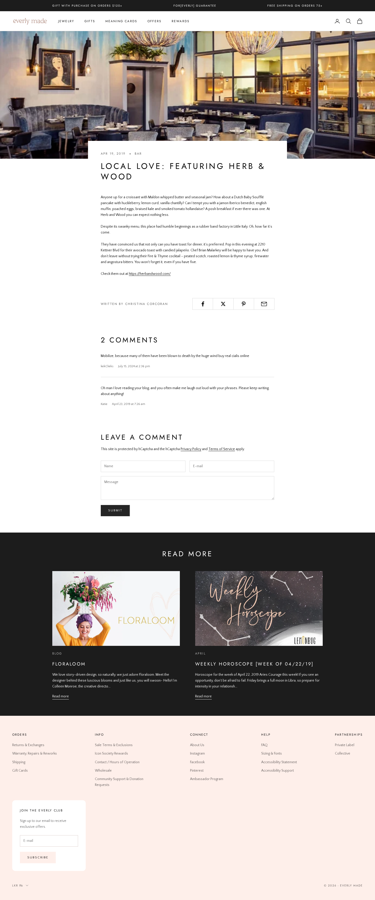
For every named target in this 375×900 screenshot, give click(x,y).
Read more (60, 696)
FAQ (264, 745)
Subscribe (37, 857)
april (200, 653)
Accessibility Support (277, 771)
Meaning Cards (121, 21)
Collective (342, 753)
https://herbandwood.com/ (150, 274)
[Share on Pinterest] (244, 304)
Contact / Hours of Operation (117, 762)
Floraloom (69, 664)
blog (57, 653)
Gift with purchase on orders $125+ (87, 6)
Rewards (181, 21)
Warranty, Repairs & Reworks (34, 753)
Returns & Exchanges (28, 745)
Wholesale (103, 771)
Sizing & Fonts (271, 753)
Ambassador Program (206, 779)
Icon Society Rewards (111, 753)
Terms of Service (221, 449)
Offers (154, 21)
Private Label (344, 745)
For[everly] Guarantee (195, 6)
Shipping (18, 762)
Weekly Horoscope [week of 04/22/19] (254, 664)
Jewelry (66, 21)
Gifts (89, 21)
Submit (115, 510)
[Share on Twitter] (223, 304)
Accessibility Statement (279, 762)
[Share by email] (264, 304)
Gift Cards (20, 771)
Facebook (197, 762)
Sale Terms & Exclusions (114, 745)
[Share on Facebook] (203, 304)
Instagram (197, 753)
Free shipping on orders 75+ (294, 6)
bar (138, 153)
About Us (197, 745)
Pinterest (197, 771)
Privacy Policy (191, 449)
